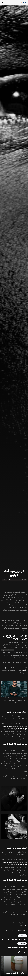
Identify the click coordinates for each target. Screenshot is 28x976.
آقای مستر (23, 580)
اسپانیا (18, 923)
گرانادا (13, 923)
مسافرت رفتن (23, 925)
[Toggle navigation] (6, 2)
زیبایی (4, 580)
